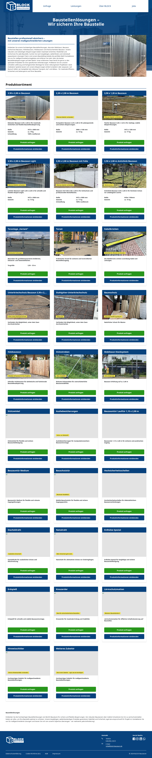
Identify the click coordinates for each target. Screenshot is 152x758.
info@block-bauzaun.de (114, 746)
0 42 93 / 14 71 (111, 741)
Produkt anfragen (27, 142)
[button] (83, 56)
